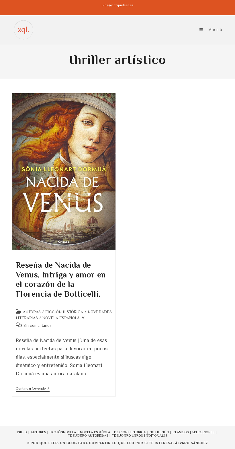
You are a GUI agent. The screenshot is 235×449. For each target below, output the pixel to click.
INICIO (22, 432)
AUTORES (38, 432)
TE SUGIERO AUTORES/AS (88, 436)
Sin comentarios (37, 325)
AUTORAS (32, 312)
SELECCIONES (203, 432)
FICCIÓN (56, 432)
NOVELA (69, 432)
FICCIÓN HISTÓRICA (64, 312)
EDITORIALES (156, 436)
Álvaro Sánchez (191, 443)
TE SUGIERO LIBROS (127, 436)
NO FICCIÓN (159, 432)
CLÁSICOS (181, 432)
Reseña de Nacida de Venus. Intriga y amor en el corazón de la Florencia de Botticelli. (61, 279)
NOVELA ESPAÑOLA (61, 318)
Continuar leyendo (33, 388)
